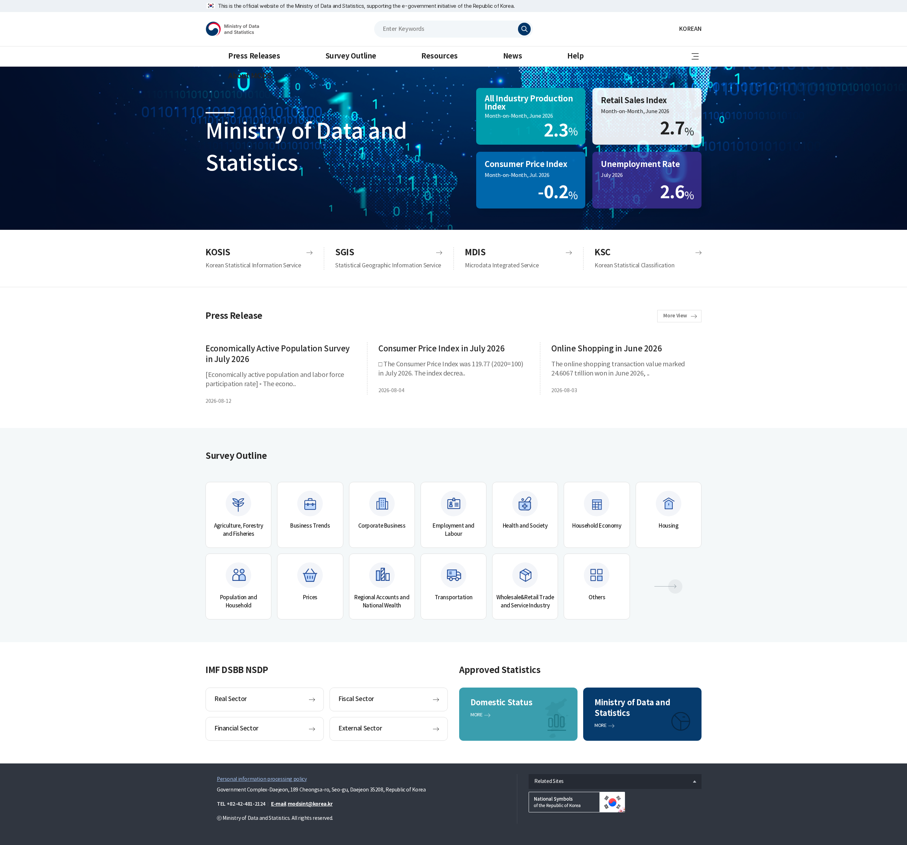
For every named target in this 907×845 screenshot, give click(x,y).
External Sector (360, 728)
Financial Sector (236, 728)
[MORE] (669, 586)
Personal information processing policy (261, 779)
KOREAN (690, 29)
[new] (577, 802)
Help (575, 56)
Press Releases (254, 56)
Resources (439, 56)
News (512, 56)
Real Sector (230, 699)
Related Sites (546, 779)
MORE (476, 715)
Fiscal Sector (356, 699)
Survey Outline (351, 56)
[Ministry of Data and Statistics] (232, 29)
